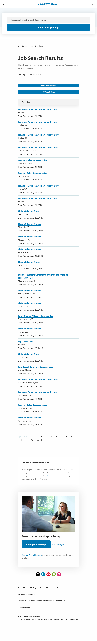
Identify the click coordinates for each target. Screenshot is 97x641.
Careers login (58, 545)
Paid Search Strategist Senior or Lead (35, 366)
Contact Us (22, 588)
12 (32, 440)
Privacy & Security (46, 588)
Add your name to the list (56, 476)
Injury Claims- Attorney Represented (35, 316)
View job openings (36, 544)
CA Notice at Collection (26, 594)
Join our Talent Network (32, 555)
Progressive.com (24, 607)
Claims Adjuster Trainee (29, 211)
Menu (8, 4)
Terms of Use (62, 588)
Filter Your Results (48, 85)
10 (21, 440)
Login (92, 4)
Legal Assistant (25, 341)
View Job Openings (48, 27)
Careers (25, 46)
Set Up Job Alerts (48, 92)
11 (27, 440)
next (39, 440)
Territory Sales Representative (32, 160)
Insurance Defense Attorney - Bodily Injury (38, 109)
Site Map (33, 588)
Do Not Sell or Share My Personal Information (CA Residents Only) (42, 601)
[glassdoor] (54, 574)
